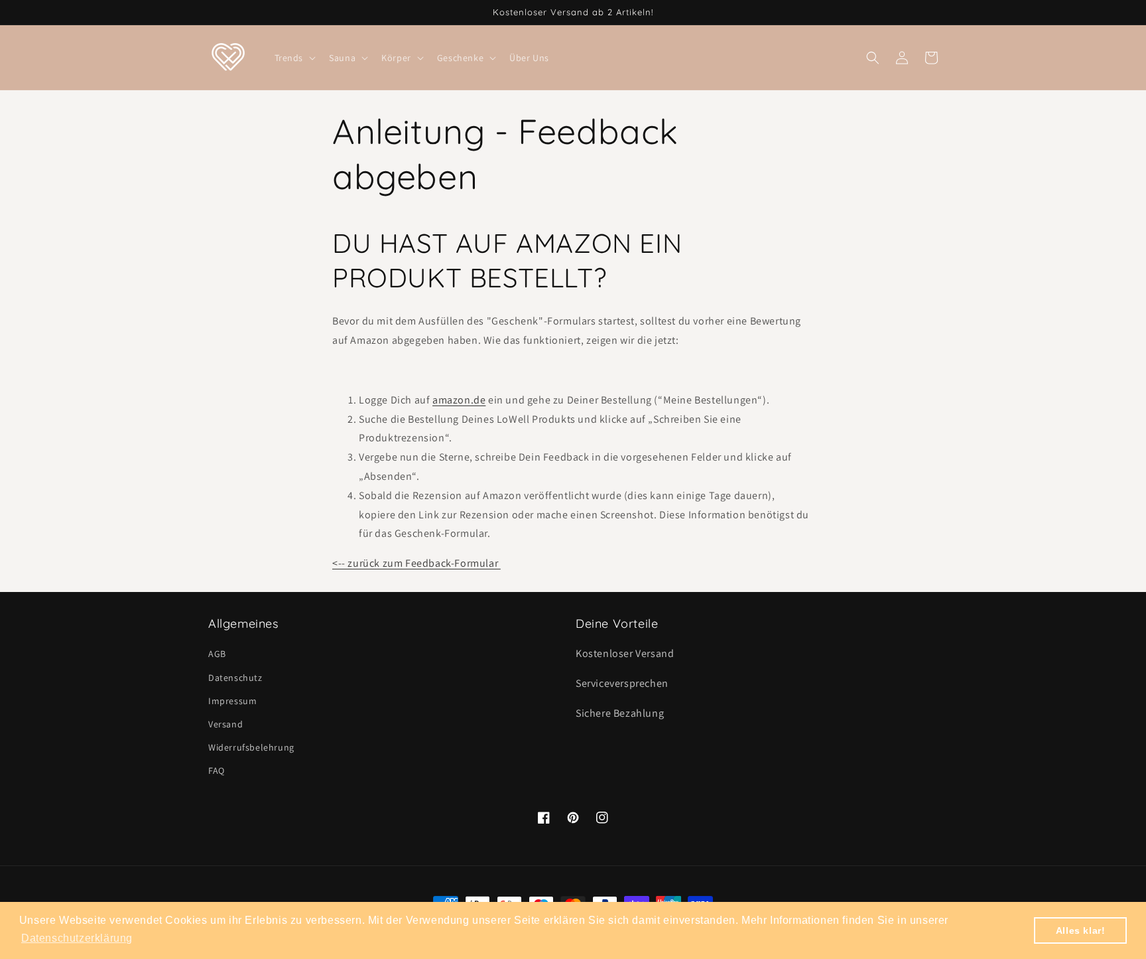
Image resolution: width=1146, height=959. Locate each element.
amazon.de (458, 400)
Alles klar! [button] (1081, 930)
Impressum (232, 701)
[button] (294, 58)
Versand (225, 724)
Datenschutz (235, 678)
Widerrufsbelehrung (251, 747)
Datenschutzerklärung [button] (77, 938)
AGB (217, 654)
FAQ (216, 770)
